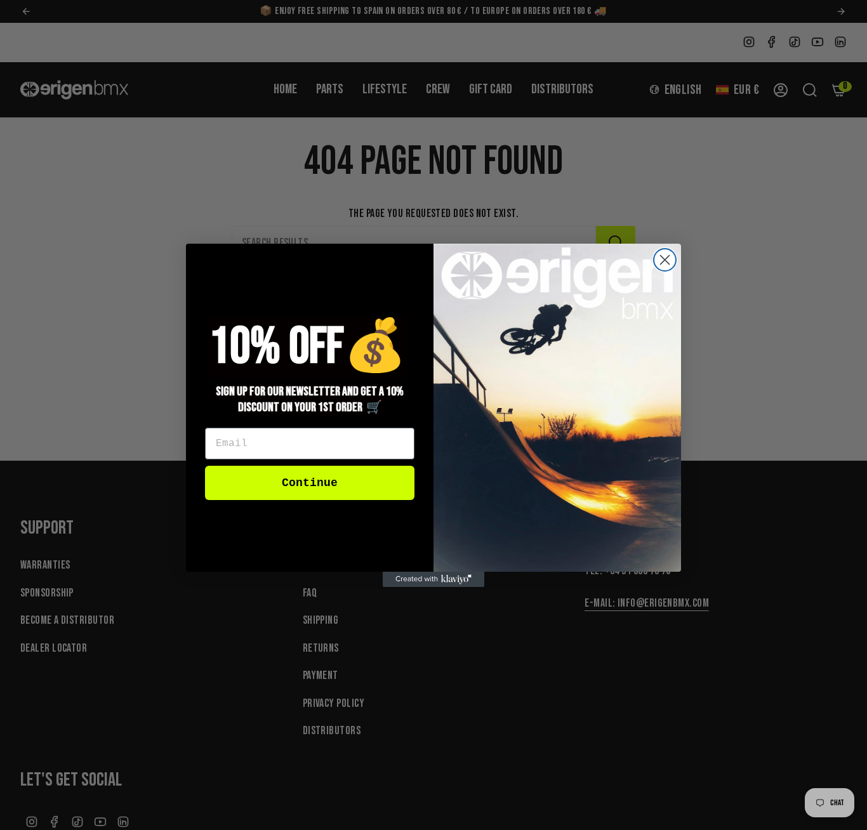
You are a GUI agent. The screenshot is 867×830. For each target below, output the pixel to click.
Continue (310, 483)
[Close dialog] (665, 260)
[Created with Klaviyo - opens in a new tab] (433, 579)
